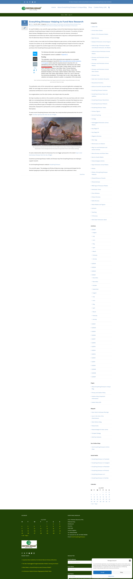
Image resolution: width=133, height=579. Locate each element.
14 (100, 497)
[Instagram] (34, 553)
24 (109, 499)
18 (91, 499)
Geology (94, 119)
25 (91, 501)
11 (91, 497)
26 (94, 501)
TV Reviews (95, 216)
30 (106, 501)
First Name (71, 566)
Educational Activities (34, 25)
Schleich (94, 208)
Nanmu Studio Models (98, 157)
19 (94, 499)
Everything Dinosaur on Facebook (100, 459)
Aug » (96, 503)
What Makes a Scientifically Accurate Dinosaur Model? (36, 567)
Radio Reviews (95, 200)
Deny (121, 572)
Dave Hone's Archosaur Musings (100, 412)
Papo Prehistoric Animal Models (100, 164)
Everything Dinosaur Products (99, 103)
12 (94, 497)
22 (103, 499)
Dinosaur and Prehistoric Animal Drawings (100, 58)
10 (109, 494)
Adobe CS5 (49, 24)
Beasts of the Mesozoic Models (100, 34)
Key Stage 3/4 (95, 132)
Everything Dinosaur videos (99, 107)
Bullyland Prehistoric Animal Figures (101, 41)
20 (97, 499)
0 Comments (74, 25)
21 (100, 499)
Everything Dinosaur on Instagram (101, 463)
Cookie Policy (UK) (96, 402)
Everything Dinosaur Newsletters (100, 100)
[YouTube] (29, 553)
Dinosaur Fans (77, 24)
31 (109, 501)
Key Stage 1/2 (95, 128)
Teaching (94, 212)
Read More (82, 174)
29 (103, 501)
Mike (31, 24)
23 (106, 499)
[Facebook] (22, 553)
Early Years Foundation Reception (100, 79)
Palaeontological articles (98, 161)
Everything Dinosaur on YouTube (100, 478)
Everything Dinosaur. (55, 164)
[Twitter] (24, 553)
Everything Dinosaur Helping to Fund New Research (56, 21)
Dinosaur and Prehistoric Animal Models (100, 64)
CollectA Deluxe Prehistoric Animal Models (101, 52)
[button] (130, 560)
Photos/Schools (96, 182)
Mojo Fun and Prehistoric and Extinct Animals (99, 148)
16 (106, 497)
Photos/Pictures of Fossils (98, 178)
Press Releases (66, 25)
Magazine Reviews (96, 136)
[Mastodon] (31, 553)
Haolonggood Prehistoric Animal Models (100, 123)
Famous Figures (96, 111)
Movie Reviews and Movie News (100, 153)
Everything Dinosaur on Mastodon (101, 466)
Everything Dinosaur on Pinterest (100, 470)
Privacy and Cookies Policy (98, 392)
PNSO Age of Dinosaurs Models (100, 185)
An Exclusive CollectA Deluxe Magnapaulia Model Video (36, 571)
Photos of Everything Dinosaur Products (100, 173)
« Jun (92, 503)
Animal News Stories (97, 30)
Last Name (71, 573)
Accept (102, 572)
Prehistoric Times (96, 189)
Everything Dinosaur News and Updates (49, 25)
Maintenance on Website (98, 143)
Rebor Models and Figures (98, 204)
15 (103, 497)
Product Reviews (96, 197)
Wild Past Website (96, 437)
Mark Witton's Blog (97, 422)
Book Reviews (95, 38)
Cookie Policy (111, 576)
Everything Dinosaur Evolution (100, 90)
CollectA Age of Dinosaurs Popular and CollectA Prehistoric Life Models (101, 46)
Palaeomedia (95, 425)
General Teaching (96, 115)
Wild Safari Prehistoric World (99, 219)
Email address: (72, 559)
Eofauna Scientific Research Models (101, 86)
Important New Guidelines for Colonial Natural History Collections (39, 560)
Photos (93, 168)
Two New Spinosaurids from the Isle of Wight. (44, 114)
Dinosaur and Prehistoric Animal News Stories (62, 24)
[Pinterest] (26, 553)
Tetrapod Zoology (96, 433)
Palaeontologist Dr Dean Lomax (100, 429)
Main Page (60, 25)
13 (97, 497)
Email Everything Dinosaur (78, 537)
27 (97, 501)
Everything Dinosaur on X (98, 474)
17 (109, 497)
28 (100, 501)
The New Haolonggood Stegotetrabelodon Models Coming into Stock (40, 563)
